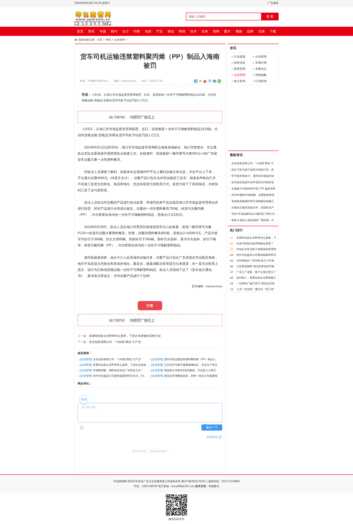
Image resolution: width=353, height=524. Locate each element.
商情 (182, 31)
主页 (99, 39)
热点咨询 (239, 81)
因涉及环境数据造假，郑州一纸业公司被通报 (190, 375)
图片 (227, 31)
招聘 (216, 31)
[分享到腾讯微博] (210, 81)
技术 (193, 31)
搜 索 (270, 16)
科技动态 (239, 62)
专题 (102, 31)
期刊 (114, 31)
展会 (171, 31)
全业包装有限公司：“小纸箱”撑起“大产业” (115, 341)
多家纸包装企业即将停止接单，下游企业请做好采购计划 (125, 335)
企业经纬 (261, 56)
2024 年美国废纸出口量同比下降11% (253, 213)
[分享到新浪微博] (205, 81)
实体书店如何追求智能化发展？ (255, 243)
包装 (148, 31)
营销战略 (261, 74)
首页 (80, 31)
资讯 (91, 31)
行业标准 (261, 81)
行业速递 (239, 56)
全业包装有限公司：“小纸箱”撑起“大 (252, 163)
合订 (125, 31)
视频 (239, 31)
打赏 (150, 305)
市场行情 (261, 62)
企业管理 (119, 39)
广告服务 (273, 2)
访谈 (261, 31)
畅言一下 (212, 427)
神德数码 (214, 486)
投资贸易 (239, 68)
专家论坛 (261, 68)
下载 (272, 31)
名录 (204, 31)
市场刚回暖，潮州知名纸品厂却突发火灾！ (118, 370)
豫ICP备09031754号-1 (194, 481)
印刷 (136, 31)
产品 (159, 31)
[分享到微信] (219, 81)
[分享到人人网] (214, 81)
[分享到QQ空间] (200, 81)
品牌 (250, 31)
